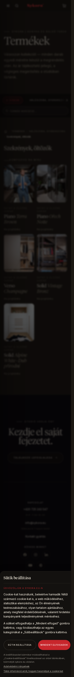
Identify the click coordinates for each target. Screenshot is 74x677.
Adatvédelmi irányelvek (16, 666)
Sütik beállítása (20, 644)
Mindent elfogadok (54, 644)
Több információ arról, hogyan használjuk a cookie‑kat (33, 671)
